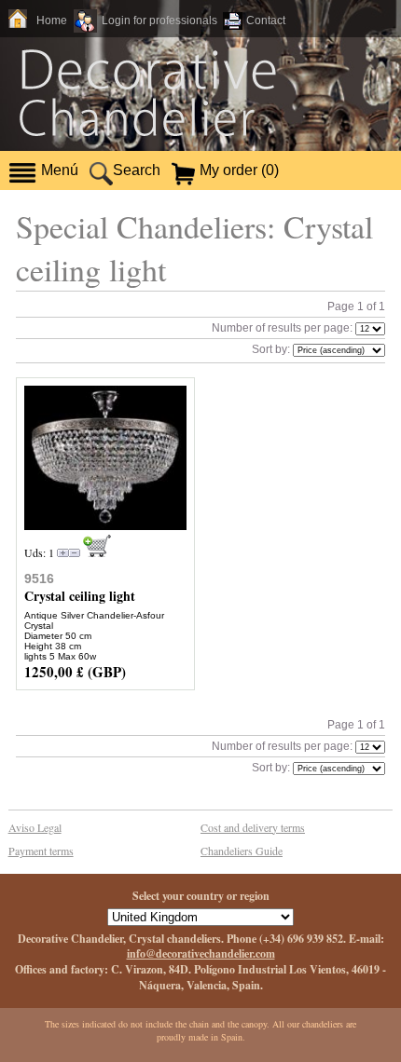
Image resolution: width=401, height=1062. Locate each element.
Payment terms (41, 850)
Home (51, 20)
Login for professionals (159, 20)
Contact (265, 20)
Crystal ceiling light (79, 596)
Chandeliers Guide (241, 850)
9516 (39, 578)
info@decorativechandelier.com (201, 953)
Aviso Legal (35, 827)
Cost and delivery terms (252, 827)
